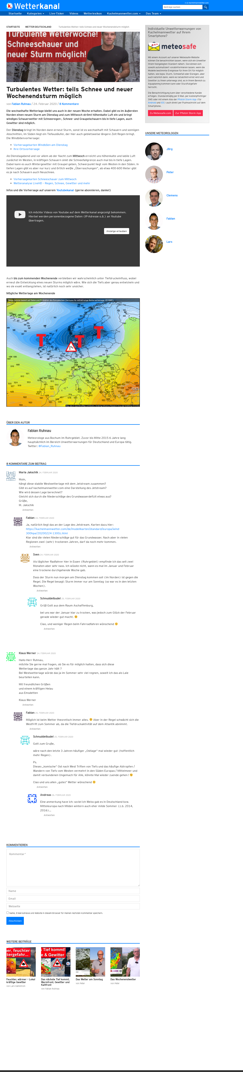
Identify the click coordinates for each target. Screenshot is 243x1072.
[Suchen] (206, 7)
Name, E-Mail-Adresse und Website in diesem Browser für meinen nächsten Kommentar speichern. (56, 913)
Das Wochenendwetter (123, 979)
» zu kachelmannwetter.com (197, 3)
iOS (162, 102)
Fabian (171, 218)
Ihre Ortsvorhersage (27, 149)
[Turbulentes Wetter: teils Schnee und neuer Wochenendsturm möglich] (73, 57)
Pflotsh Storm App (187, 99)
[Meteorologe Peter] (154, 174)
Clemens (172, 195)
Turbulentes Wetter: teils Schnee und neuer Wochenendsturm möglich (69, 92)
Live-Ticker (56, 13)
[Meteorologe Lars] (154, 244)
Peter (170, 172)
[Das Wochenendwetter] (125, 962)
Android (152, 102)
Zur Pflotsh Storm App (188, 113)
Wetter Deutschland (38, 26)
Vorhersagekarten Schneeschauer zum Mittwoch (45, 179)
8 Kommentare (69, 104)
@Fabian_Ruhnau (49, 446)
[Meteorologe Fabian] (154, 220)
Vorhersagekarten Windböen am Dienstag (41, 145)
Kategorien (34, 13)
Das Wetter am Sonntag (89, 979)
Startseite (15, 13)
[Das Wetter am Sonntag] (90, 962)
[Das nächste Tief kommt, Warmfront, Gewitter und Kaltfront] (55, 962)
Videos (73, 13)
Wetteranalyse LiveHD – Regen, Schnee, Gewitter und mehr (52, 183)
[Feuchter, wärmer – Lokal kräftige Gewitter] (21, 962)
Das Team (152, 13)
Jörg (170, 149)
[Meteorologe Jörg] (154, 151)
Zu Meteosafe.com (160, 113)
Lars (169, 241)
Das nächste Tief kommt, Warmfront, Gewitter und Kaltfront (55, 982)
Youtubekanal (65, 190)
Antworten (27, 510)
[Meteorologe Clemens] (154, 197)
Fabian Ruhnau (21, 104)
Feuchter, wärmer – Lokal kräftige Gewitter (20, 980)
